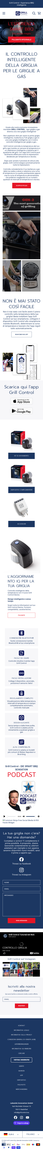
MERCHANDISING (21, 1089)
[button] (3, 13)
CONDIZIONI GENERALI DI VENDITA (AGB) (21, 1039)
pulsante (21, 615)
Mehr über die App (21, 334)
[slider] (11, 816)
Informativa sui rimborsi (21, 1049)
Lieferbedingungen (22, 1044)
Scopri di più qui (21, 185)
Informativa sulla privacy (21, 1035)
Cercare (21, 1053)
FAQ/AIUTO (21, 1085)
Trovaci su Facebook (21, 863)
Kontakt (21, 1026)
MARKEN (21, 1071)
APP (21, 1075)
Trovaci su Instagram (21, 874)
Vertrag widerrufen (21, 1060)
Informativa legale (21, 1030)
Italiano (30, 1134)
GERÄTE (21, 1066)
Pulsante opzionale (21, 39)
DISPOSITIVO (21, 1080)
